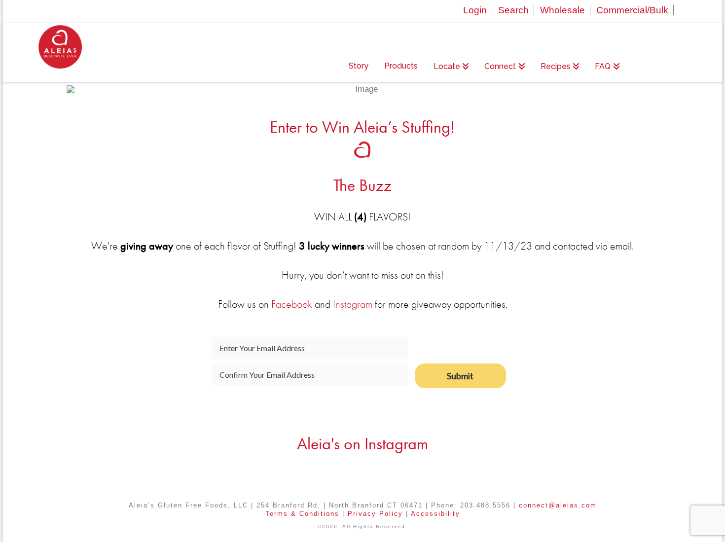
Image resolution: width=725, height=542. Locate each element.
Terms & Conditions (302, 513)
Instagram (352, 304)
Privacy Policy (375, 513)
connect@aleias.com (558, 505)
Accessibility (435, 513)
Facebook (291, 304)
